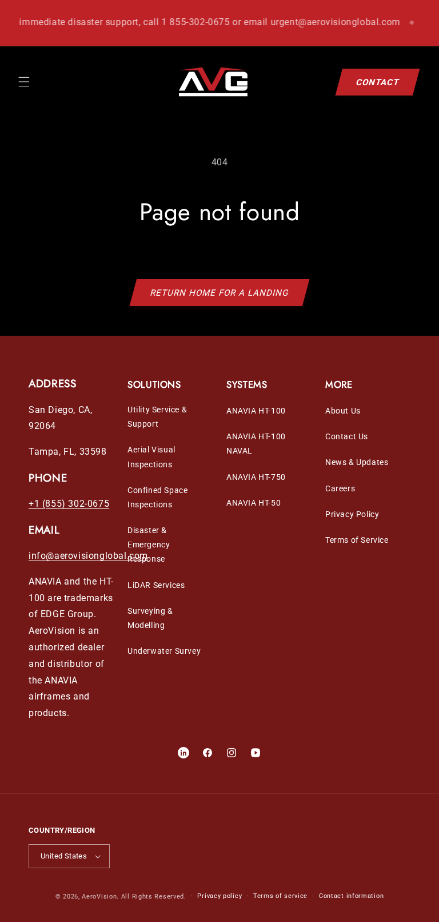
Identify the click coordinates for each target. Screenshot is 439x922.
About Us (343, 410)
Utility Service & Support (157, 416)
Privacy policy (219, 896)
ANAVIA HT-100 (256, 410)
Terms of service (280, 896)
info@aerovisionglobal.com (88, 555)
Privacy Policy (352, 514)
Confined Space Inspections (157, 497)
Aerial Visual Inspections (151, 456)
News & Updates (356, 462)
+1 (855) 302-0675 (69, 503)
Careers (340, 488)
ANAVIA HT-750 (256, 477)
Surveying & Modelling (150, 618)
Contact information (351, 896)
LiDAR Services (156, 585)
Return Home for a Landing (219, 293)
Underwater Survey (164, 650)
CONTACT (378, 82)
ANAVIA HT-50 (253, 502)
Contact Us (346, 436)
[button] (24, 81)
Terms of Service (357, 540)
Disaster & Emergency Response (148, 544)
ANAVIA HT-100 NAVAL (256, 443)
